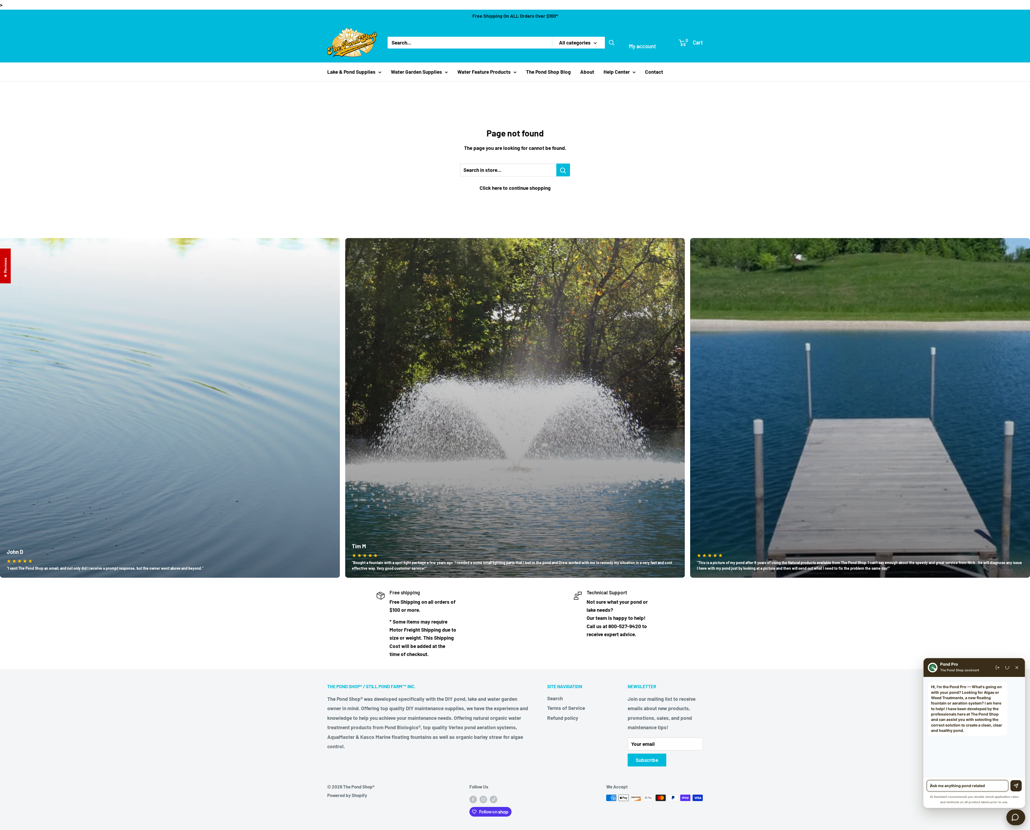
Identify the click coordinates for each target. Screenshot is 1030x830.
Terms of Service (566, 708)
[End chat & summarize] (997, 667)
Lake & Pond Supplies (351, 72)
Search (555, 698)
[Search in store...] (563, 170)
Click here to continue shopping (515, 188)
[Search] (611, 43)
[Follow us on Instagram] (483, 799)
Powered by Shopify (347, 795)
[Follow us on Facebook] (473, 799)
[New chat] (1007, 667)
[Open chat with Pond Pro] (1015, 817)
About (587, 72)
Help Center (617, 72)
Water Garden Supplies (416, 72)
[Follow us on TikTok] (493, 799)
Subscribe (647, 760)
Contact (654, 72)
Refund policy (562, 718)
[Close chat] (1017, 667)
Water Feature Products (484, 72)
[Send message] (1016, 785)
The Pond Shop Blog (548, 72)
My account (642, 46)
